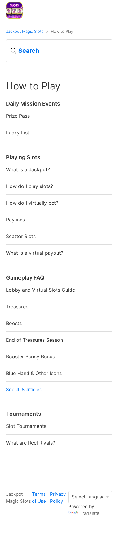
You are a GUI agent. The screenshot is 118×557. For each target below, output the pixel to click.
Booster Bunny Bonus (30, 357)
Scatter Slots (21, 236)
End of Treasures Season (34, 340)
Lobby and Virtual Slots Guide (40, 290)
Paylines (15, 219)
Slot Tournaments (26, 426)
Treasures (17, 307)
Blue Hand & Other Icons (34, 373)
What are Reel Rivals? (30, 443)
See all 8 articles (24, 389)
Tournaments (23, 414)
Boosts (14, 323)
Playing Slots (23, 157)
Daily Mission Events (33, 103)
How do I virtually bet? (32, 203)
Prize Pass (18, 116)
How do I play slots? (29, 186)
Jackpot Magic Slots (25, 31)
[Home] (14, 17)
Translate (90, 513)
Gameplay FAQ (25, 277)
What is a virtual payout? (34, 253)
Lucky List (17, 132)
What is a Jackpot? (28, 169)
